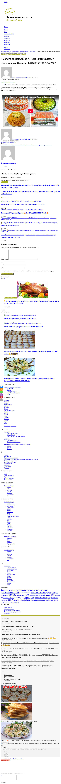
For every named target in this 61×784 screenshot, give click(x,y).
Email (3, 265)
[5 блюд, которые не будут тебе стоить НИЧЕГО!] (20, 315)
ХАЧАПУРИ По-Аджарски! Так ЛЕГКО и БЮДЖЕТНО (23, 327)
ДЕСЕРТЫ (7, 40)
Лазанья (9, 517)
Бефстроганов (11, 504)
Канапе (9, 571)
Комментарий (4, 259)
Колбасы (9, 514)
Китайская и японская (10, 462)
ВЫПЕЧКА (7, 42)
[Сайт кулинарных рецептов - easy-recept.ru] (19, 20)
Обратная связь (8, 607)
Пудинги (9, 519)
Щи (8, 488)
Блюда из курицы (10, 590)
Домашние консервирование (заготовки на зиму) (17, 444)
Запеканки (10, 512)
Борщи (9, 487)
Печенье (18, 598)
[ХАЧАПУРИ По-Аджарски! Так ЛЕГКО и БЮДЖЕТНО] (22, 323)
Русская (6, 455)
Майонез (9, 542)
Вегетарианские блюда (41, 593)
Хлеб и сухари (14, 602)
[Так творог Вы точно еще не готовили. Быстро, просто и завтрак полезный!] (16, 719)
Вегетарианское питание (13, 442)
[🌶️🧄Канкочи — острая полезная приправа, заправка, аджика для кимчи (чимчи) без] (30, 742)
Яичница (9, 530)
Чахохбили (10, 527)
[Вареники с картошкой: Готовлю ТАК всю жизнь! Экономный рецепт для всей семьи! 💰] (19, 348)
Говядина (6, 401)
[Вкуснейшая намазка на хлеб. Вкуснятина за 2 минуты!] (19, 721)
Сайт (2, 268)
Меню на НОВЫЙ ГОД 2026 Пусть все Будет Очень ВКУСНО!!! (23, 205)
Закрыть (3, 782)
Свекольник (10, 494)
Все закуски (7, 566)
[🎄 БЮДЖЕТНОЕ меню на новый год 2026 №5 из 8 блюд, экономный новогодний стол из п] (30, 219)
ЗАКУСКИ (7, 38)
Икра (8, 584)
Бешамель (9, 538)
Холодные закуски (12, 569)
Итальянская (7, 456)
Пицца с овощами (9, 478)
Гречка (5, 403)
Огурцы (6, 409)
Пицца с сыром (8, 479)
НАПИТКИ (7, 44)
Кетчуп (9, 539)
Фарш (5, 422)
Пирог (29, 597)
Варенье (9, 446)
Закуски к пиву (11, 574)
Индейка (6, 407)
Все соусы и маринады (10, 536)
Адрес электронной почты (8, 180)
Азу (8, 503)
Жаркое (9, 510)
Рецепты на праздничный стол (13, 51)
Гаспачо (9, 491)
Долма (8, 509)
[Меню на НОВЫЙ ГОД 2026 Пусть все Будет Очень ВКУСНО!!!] (21, 201)
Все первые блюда (9, 485)
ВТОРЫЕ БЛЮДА (9, 34)
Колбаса (6, 411)
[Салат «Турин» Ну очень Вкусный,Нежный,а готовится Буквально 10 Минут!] (16, 739)
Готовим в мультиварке (10, 426)
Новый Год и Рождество (28, 51)
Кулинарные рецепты (18, 77)
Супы (5, 32)
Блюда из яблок (25, 592)
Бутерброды (10, 570)
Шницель (9, 529)
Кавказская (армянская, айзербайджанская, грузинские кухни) (21, 459)
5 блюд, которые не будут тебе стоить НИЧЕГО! (20, 318)
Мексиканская (8, 463)
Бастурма (9, 577)
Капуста (6, 413)
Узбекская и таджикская (10, 460)
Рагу (8, 520)
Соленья (9, 449)
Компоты (9, 447)
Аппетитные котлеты (13, 516)
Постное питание (11, 440)
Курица (6, 420)
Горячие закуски (11, 567)
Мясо (5, 416)
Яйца (5, 423)
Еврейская (6, 465)
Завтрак (32, 595)
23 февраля (10, 388)
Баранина (6, 400)
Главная (6, 30)
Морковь (6, 414)
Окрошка (9, 493)
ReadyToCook (42, 749)
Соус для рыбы (11, 544)
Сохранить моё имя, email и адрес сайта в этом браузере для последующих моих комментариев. (28, 271)
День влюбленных (12, 391)
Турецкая (6, 468)
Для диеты (7, 439)
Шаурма (9, 576)
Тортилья (9, 526)
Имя (2, 262)
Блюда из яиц (10, 507)
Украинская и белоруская (11, 458)
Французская (7, 466)
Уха (8, 496)
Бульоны (9, 490)
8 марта (9, 390)
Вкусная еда (21, 595)
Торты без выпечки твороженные (16, 436)
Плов (5, 474)
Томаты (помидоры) (9, 410)
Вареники (6, 477)
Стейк (8, 523)
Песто (8, 541)
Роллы (8, 522)
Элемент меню (8, 404)
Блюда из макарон (9, 475)
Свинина (6, 419)
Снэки (8, 573)
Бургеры (9, 579)
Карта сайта (7, 613)
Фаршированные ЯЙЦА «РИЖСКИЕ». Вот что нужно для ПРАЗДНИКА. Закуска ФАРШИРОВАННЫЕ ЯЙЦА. (29, 379)
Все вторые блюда (9, 502)
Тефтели (9, 525)
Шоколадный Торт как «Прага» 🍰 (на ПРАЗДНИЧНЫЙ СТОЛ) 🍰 (24, 213)
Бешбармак (10, 506)
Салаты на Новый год (20, 54)
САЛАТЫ (6, 36)
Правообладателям (9, 609)
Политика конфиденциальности (12, 612)
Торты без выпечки (12, 433)
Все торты (6, 432)
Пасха (8, 394)
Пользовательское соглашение (12, 610)
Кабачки (6, 406)
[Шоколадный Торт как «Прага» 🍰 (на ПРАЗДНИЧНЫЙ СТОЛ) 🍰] (22, 209)
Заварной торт (11, 435)
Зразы (8, 513)
